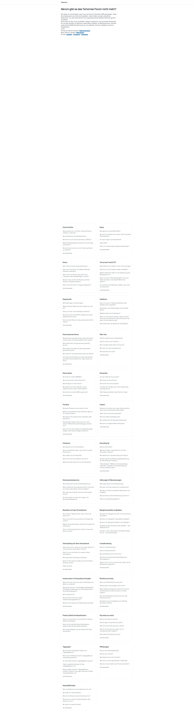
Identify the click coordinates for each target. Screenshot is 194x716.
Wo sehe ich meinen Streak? (72, 704)
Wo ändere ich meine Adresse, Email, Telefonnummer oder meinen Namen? (75, 388)
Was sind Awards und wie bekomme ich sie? (77, 689)
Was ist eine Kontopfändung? (109, 650)
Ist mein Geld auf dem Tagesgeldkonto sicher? (78, 661)
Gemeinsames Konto (71, 334)
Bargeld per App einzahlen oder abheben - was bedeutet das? (115, 526)
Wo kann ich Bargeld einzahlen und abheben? (115, 522)
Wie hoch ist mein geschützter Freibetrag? (113, 660)
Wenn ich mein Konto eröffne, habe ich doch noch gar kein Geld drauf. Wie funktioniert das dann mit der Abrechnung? (115, 318)
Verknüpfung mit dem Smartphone (76, 543)
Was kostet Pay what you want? (110, 634)
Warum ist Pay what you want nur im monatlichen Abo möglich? (112, 630)
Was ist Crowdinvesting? (108, 547)
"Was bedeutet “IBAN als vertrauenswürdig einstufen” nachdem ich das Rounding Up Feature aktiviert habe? (114, 465)
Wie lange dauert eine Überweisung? (111, 484)
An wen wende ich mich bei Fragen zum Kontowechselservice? (76, 498)
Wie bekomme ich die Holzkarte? (73, 447)
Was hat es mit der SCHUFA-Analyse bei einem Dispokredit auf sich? (78, 316)
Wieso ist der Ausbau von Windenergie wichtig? (78, 603)
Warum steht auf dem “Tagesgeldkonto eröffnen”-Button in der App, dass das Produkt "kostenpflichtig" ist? (78, 671)
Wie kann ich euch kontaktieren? (110, 348)
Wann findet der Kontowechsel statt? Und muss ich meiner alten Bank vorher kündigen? (78, 488)
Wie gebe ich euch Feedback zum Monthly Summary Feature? (113, 602)
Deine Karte (103, 243)
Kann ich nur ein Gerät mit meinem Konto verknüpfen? (76, 553)
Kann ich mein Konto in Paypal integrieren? (77, 285)
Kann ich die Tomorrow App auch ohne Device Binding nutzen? (78, 562)
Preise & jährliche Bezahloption (74, 615)
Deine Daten (67, 373)
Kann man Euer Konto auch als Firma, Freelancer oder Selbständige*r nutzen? (76, 275)
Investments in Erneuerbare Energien (77, 578)
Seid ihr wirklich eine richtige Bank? (111, 338)
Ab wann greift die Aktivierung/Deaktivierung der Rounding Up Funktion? (114, 459)
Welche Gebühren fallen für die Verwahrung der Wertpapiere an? (115, 273)
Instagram (84, 34)
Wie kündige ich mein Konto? (72, 383)
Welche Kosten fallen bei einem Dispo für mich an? (78, 307)
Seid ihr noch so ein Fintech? (109, 341)
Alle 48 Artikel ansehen (104, 290)
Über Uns (103, 334)
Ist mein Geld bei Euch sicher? (109, 377)
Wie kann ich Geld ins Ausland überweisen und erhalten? (115, 491)
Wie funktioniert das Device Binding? (75, 557)
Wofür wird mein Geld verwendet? (110, 413)
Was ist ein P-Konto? (106, 654)
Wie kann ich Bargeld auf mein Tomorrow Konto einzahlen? (115, 515)
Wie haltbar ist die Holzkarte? (72, 455)
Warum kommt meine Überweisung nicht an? (114, 496)
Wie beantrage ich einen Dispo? (73, 303)
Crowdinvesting (105, 543)
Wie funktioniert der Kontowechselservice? (76, 484)
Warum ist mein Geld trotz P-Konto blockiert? (114, 664)
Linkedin (69, 34)
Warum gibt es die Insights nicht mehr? (112, 585)
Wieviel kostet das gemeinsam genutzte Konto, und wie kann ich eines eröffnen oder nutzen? (78, 339)
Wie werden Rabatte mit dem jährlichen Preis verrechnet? (77, 630)
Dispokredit (67, 299)
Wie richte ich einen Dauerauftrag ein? (75, 266)
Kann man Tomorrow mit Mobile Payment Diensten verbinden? (76, 270)
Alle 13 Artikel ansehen (67, 434)
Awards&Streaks (69, 685)
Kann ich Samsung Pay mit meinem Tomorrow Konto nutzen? (78, 530)
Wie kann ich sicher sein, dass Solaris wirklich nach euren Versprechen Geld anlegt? (115, 409)
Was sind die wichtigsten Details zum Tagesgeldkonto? (75, 651)
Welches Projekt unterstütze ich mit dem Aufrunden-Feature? (113, 451)
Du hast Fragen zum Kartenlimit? (110, 239)
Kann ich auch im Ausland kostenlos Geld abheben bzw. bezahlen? (113, 304)
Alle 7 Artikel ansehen (67, 363)
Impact (102, 404)
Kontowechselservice (71, 480)
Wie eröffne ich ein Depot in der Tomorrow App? (115, 266)
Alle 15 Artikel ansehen (104, 470)
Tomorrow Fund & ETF (108, 262)
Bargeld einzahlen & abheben (111, 510)
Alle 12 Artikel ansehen (104, 395)
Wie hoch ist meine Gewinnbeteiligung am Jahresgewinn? (113, 558)
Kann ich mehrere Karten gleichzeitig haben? (114, 246)
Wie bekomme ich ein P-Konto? (110, 657)
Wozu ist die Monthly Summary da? (111, 582)
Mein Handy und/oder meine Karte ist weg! (113, 392)
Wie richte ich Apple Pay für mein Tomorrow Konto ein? (77, 515)
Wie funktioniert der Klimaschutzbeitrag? (113, 420)
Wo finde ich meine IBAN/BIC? (72, 377)
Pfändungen (104, 647)
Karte (102, 227)
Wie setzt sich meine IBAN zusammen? (75, 392)
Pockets (66, 404)
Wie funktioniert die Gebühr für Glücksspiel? (114, 324)
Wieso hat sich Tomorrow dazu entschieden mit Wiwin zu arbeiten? (78, 583)
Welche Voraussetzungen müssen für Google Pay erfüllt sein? (78, 525)
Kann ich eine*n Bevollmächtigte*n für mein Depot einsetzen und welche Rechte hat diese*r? (114, 279)
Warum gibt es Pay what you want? (111, 622)
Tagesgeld (67, 647)
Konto (65, 262)
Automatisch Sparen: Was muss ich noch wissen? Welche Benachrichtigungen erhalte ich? (77, 423)
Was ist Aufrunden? (106, 447)
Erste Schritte (68, 227)
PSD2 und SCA (67, 566)
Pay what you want (107, 615)
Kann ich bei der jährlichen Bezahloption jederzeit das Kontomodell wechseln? (76, 625)
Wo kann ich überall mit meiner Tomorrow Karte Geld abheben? (115, 235)
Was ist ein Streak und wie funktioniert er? (76, 696)
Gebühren (103, 299)
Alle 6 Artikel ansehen (67, 606)
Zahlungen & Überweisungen (110, 480)
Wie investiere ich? (69, 594)
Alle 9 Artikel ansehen (104, 354)
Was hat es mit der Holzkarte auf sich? (75, 459)
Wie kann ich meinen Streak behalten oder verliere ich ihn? (77, 700)
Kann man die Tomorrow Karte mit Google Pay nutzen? (78, 520)
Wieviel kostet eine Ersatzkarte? (110, 313)
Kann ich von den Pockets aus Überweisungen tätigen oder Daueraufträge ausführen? (78, 430)
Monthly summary (106, 578)
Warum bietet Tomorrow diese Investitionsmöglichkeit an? (73, 598)
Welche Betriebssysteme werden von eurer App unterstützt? (78, 244)
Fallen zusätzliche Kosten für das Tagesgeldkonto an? (74, 665)
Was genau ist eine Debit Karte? (110, 231)
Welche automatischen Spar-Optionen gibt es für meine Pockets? (78, 412)
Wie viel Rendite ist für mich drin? (110, 554)
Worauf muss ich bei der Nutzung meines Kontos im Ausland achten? (76, 280)
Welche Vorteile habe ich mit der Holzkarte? (77, 462)
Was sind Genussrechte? (107, 550)
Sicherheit (103, 373)
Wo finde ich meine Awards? (72, 692)
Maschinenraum (84, 31)
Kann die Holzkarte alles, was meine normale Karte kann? (78, 451)
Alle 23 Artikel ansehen (104, 249)
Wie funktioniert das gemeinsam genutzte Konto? (76, 344)
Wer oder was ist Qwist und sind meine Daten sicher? (77, 493)
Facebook (76, 34)
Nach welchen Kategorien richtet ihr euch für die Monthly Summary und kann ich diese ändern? (114, 590)
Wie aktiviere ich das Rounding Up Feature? (114, 455)
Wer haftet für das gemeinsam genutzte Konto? (78, 354)
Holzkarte (66, 443)
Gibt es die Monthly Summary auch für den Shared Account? (114, 597)
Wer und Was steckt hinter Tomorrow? (112, 345)
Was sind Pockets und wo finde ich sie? (75, 408)
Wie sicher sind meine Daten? (109, 383)
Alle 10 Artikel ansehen (67, 253)
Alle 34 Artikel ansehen (67, 288)
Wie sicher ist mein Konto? (108, 380)
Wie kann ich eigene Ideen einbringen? (112, 423)
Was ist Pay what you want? (109, 619)
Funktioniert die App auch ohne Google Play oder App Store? (114, 388)
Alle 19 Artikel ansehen (104, 567)
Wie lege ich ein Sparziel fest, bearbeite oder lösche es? (77, 417)
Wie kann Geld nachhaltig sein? (110, 417)
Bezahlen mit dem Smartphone (74, 510)
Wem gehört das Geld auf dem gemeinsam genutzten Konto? (77, 349)
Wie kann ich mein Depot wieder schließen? (114, 269)
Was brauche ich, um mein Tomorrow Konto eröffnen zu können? (77, 232)
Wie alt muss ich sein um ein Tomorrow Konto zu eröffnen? (78, 249)
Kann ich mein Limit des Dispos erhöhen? (76, 311)
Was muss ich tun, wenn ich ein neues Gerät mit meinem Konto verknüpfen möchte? (78, 548)
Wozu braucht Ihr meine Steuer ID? (74, 380)
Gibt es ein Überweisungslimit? (110, 499)
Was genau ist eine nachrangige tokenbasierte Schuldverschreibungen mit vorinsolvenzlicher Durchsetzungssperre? (78, 589)
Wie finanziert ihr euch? (107, 351)
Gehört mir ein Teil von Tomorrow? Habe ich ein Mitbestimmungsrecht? (115, 563)
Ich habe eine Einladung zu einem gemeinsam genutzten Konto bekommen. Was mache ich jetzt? (78, 359)
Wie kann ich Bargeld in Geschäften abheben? (115, 519)
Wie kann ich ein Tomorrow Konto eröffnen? (77, 239)
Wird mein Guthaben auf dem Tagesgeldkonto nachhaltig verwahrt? (78, 656)
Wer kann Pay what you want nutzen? (112, 626)
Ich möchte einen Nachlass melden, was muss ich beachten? (115, 286)
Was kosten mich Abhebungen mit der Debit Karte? (114, 309)
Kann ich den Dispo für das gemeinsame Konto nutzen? (78, 321)
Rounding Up (104, 443)
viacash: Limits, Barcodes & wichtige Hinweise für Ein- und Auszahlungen (115, 532)
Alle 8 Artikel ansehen (67, 325)
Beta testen (80, 32)
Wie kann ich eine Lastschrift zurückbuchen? (114, 487)
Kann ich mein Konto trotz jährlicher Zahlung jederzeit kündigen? (78, 620)
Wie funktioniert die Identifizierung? (74, 236)
